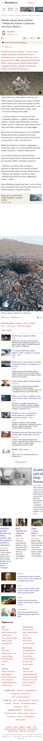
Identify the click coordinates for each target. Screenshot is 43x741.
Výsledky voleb (6, 635)
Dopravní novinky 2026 (30, 677)
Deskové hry (11, 716)
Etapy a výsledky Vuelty (30, 632)
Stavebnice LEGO (10, 713)
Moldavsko (18, 323)
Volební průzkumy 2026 (9, 632)
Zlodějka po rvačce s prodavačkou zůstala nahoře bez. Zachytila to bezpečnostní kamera (24, 415)
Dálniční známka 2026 (30, 674)
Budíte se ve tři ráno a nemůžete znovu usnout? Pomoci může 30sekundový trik (26, 397)
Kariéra (28, 727)
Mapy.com (20, 690)
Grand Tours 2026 (28, 643)
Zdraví (14, 401)
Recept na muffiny (28, 653)
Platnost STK (27, 685)
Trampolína (34, 700)
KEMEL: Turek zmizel (20, 449)
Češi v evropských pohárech (21, 697)
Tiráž (34, 727)
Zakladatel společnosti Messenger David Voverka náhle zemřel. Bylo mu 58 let (26, 433)
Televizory (20, 716)
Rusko (26, 323)
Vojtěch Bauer (11, 32)
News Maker (32, 127)
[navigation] (2, 2)
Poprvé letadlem (7, 674)
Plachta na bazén (24, 700)
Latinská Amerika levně (9, 682)
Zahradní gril (18, 706)
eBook (27, 38)
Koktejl (14, 420)
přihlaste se (24, 42)
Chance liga (5, 650)
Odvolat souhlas (13, 731)
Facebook (9, 727)
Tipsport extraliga (7, 656)
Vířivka (25, 706)
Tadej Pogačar (27, 638)
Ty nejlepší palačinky (29, 650)
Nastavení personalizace (27, 731)
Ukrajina (32, 323)
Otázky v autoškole (29, 682)
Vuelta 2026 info (28, 629)
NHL (3, 664)
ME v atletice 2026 (7, 659)
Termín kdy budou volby (9, 638)
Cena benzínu (26, 693)
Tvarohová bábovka (29, 659)
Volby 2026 (5, 629)
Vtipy (13, 357)
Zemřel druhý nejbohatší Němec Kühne (26, 381)
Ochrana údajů (32, 729)
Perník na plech (28, 664)
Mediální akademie (10, 729)
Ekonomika (15, 383)
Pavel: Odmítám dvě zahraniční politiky (21, 532)
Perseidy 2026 (15, 693)
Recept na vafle (28, 661)
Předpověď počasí (30, 690)
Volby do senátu (7, 641)
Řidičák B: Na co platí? (30, 680)
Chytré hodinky (29, 716)
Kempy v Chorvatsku (8, 671)
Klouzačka (16, 703)
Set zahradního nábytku (28, 703)
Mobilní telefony (29, 710)
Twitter (16, 727)
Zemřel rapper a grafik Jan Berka (24, 335)
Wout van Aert (27, 641)
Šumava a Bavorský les (9, 677)
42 (41, 38)
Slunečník (8, 703)
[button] (21, 84)
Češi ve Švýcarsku (7, 680)
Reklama (22, 727)
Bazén (15, 700)
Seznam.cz (31, 3)
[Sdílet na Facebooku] (38, 317)
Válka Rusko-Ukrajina (24, 326)
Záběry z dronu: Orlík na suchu (34, 532)
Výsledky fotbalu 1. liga (9, 653)
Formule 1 (5, 661)
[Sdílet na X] (41, 317)
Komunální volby (7, 643)
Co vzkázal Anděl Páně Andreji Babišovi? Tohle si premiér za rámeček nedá (26, 352)
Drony (3, 326)
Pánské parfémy (21, 719)
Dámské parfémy (23, 713)
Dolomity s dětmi (7, 685)
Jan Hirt (25, 635)
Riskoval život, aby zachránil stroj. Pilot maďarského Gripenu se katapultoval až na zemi (26, 364)
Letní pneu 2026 (28, 671)
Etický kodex (22, 729)
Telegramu (32, 145)
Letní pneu (33, 713)
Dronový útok (11, 326)
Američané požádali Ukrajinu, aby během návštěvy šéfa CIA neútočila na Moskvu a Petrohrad (5, 536)
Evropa (14, 369)
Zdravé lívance (27, 656)
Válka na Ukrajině (6, 202)
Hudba (14, 338)
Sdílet (34, 38)
